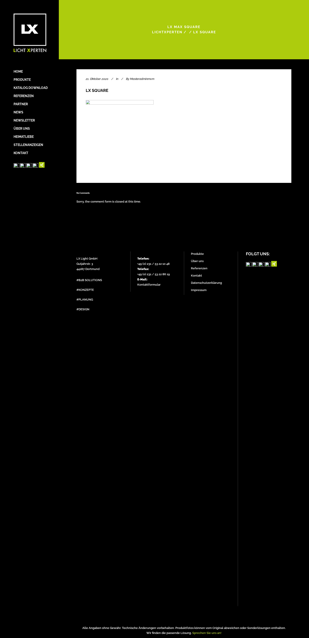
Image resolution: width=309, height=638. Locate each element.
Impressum (199, 290)
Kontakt (196, 275)
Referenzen (199, 268)
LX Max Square (183, 27)
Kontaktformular (149, 284)
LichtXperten (167, 32)
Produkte (197, 254)
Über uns (197, 261)
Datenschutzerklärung (206, 282)
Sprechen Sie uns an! (206, 633)
